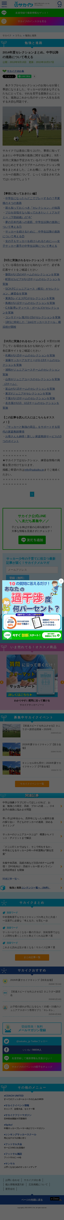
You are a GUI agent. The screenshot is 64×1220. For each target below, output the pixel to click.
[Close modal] (61, 581)
